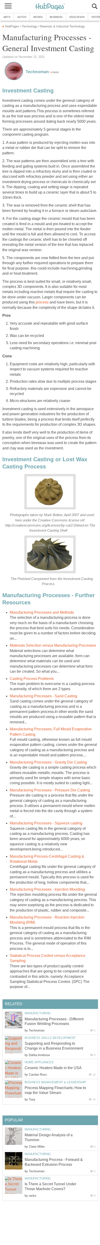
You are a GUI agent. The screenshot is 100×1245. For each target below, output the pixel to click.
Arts (6, 17)
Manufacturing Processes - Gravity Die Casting (48, 762)
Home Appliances (39, 1062)
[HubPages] (50, 7)
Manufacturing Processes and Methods (42, 612)
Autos (21, 17)
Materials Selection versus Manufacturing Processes (53, 645)
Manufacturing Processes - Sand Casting (43, 696)
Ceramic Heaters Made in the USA (53, 1068)
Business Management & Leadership (55, 1082)
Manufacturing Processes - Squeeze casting (46, 823)
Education (77, 17)
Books (38, 17)
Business (56, 17)
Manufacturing (38, 1013)
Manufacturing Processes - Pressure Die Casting (50, 790)
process (42, 302)
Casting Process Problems (32, 679)
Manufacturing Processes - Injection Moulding (47, 889)
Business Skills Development (50, 1038)
